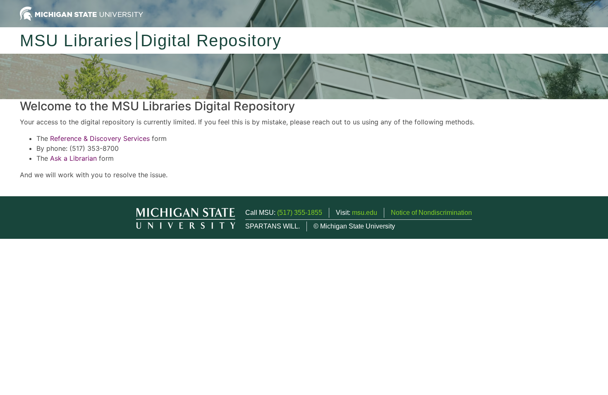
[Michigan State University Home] (81, 13)
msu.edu (364, 212)
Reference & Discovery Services (100, 138)
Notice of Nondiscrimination (431, 212)
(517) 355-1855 (299, 212)
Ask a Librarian (73, 158)
